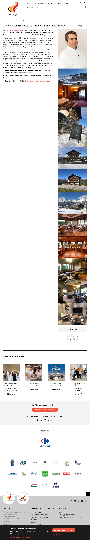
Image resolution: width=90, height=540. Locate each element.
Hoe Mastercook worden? (39, 515)
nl (84, 3)
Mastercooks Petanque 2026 (56, 385)
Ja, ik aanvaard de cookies (63, 530)
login (80, 2)
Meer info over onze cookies (20, 537)
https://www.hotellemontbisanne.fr (38, 81)
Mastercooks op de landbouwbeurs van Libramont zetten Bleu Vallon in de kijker (11, 387)
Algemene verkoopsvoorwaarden (70, 517)
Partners (30, 7)
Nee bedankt (60, 535)
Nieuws (53, 3)
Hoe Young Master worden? (40, 517)
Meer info (11, 394)
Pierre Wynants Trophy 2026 (34, 385)
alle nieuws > (72, 329)
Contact (62, 512)
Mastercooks (31, 3)
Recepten (60, 3)
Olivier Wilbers (16, 31)
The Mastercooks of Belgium (13, 15)
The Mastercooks (37, 512)
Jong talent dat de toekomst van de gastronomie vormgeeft (78, 387)
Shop (67, 3)
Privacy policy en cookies (67, 515)
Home (4, 20)
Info (36, 7)
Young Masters (43, 3)
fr (86, 3)
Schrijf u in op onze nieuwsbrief (45, 410)
